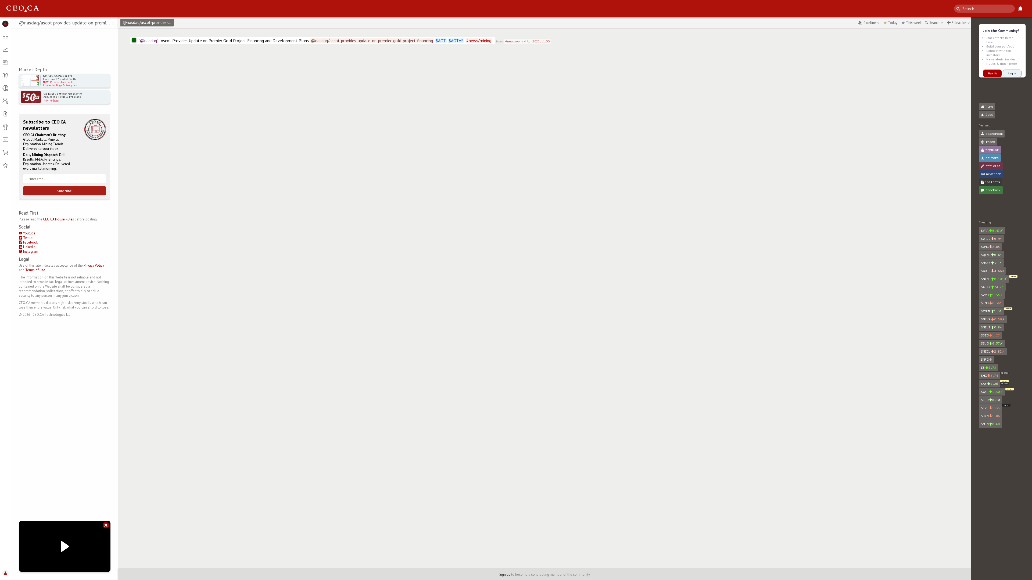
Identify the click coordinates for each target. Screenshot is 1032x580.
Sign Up (992, 73)
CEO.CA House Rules (58, 219)
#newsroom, (527, 41)
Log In (1012, 73)
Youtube (28, 233)
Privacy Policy (94, 265)
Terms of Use (35, 270)
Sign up (504, 574)
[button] (5, 23)
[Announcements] (1020, 8)
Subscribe (64, 191)
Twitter (28, 237)
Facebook (30, 242)
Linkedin (28, 247)
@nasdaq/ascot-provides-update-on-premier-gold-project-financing (148, 22)
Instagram (30, 251)
